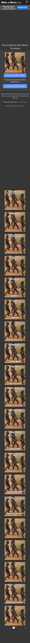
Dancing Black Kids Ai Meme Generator (15, 86)
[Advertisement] (15, 26)
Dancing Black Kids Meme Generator (15, 75)
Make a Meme (11, 2)
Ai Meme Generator (18, 106)
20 (25, 628)
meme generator (22, 102)
